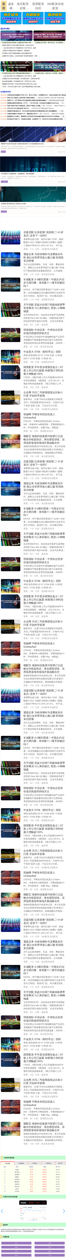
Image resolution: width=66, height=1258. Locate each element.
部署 (16, 1247)
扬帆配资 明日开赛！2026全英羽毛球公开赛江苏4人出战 (19, 84)
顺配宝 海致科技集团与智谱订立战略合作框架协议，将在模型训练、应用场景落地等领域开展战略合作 (44, 439)
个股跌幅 (21, 1163)
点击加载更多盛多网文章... (33, 1151)
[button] (2, 1211)
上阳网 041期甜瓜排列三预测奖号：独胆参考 (16, 50)
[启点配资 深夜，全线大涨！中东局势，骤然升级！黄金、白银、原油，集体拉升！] (49, 66)
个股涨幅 (7, 1163)
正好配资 (4, 211)
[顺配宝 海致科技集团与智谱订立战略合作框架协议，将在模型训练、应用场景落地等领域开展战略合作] (10, 441)
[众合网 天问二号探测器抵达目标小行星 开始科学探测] (10, 398)
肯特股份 (17, 1174)
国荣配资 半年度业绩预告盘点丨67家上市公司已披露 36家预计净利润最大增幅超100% (43, 370)
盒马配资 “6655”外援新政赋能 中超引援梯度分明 (17, 53)
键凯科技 (17, 1182)
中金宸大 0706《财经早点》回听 (42, 351)
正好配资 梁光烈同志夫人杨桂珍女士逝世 (13, 204)
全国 (49, 1243)
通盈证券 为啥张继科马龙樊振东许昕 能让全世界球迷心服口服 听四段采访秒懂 (43, 257)
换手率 (60, 1163)
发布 (16, 1255)
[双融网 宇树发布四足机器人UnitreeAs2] (10, 419)
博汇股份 (17, 1172)
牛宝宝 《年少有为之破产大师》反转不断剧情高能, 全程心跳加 (21, 87)
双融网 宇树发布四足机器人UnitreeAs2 (39, 415)
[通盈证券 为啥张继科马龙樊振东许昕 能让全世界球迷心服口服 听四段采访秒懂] (10, 259)
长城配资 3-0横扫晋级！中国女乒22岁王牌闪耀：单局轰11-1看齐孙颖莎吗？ (44, 282)
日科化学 (17, 1186)
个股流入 (34, 1163)
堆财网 (3, 151)
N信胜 (17, 1169)
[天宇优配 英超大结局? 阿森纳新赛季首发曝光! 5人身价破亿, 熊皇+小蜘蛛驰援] (17, 66)
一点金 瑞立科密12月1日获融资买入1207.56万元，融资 (19, 48)
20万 (16, 1243)
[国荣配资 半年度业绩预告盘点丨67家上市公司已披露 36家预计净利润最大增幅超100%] (10, 372)
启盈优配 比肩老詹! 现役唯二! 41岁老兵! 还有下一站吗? (43, 233)
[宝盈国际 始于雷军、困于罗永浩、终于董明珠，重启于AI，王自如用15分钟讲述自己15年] (49, 36)
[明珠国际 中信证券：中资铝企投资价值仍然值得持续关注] (10, 335)
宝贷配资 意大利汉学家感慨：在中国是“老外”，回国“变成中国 (21, 79)
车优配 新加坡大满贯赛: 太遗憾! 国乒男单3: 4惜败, (17, 42)
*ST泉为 (17, 1191)
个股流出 (48, 1163)
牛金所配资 (4, 181)
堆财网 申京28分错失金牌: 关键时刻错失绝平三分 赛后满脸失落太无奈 (22, 144)
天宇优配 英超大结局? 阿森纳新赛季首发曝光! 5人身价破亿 (20, 73)
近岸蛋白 (17, 1179)
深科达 (17, 1189)
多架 (49, 1251)
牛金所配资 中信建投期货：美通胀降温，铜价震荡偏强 (17, 174)
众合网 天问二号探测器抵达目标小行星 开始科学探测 (43, 393)
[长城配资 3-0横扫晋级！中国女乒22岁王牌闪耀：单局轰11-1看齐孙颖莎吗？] (10, 285)
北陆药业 (17, 1184)
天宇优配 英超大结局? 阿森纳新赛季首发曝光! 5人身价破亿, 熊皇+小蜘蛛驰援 (44, 308)
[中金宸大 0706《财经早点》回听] (10, 357)
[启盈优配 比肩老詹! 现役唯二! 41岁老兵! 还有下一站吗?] (10, 237)
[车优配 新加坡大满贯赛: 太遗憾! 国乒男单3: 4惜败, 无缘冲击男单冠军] (17, 36)
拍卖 (16, 1251)
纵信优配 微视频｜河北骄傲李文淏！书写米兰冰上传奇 (19, 81)
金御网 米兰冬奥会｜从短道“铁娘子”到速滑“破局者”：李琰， (20, 56)
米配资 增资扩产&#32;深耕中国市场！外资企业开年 (18, 45)
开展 (49, 1247)
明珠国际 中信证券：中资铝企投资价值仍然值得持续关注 (43, 331)
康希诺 (17, 1177)
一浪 (49, 1255)
